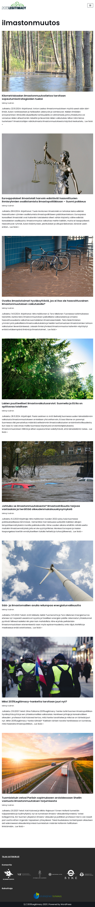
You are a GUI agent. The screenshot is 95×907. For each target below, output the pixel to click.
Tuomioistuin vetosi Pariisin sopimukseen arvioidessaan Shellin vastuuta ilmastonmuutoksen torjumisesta (42, 799)
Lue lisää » (14, 227)
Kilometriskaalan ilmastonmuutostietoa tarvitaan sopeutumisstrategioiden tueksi (34, 97)
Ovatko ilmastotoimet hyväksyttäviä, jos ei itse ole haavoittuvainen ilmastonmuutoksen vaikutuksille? (45, 302)
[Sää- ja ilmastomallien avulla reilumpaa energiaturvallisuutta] (47, 571)
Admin (11, 103)
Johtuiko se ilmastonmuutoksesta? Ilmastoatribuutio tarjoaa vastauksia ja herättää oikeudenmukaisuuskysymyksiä (41, 507)
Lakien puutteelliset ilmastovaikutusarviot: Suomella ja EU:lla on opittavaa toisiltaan (42, 405)
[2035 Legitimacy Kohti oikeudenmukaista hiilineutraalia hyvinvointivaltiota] (14, 5)
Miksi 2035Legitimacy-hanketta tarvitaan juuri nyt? (34, 701)
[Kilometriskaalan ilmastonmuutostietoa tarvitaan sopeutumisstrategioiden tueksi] (47, 61)
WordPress (66, 904)
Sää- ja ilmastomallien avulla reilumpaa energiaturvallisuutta (41, 605)
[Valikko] (90, 5)
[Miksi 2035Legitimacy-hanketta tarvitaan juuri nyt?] (47, 667)
